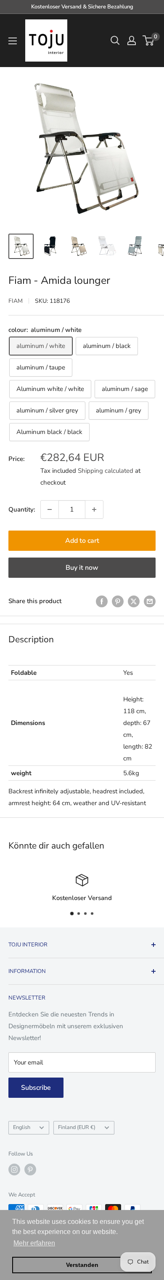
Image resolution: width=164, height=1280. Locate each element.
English (21, 1127)
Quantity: (21, 509)
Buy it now (82, 567)
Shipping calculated (105, 470)
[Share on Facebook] (102, 601)
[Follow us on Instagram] (14, 1169)
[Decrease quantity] (49, 509)
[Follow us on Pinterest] (30, 1169)
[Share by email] (150, 601)
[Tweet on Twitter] (134, 601)
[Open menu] (12, 41)
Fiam (15, 301)
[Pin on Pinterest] (118, 601)
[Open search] (115, 40)
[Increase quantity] (94, 509)
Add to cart (82, 540)
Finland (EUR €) (76, 1127)
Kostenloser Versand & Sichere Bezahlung (82, 7)
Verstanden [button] (82, 1264)
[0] (148, 40)
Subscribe (36, 1087)
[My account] (131, 40)
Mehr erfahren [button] (34, 1243)
